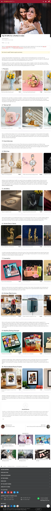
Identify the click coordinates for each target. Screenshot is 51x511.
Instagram (2, 492)
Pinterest (8, 492)
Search (43, 1)
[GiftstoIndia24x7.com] (1, 466)
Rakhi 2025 (3, 481)
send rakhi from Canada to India (12, 46)
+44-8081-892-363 (26, 497)
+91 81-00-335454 (44, 497)
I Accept (38, 509)
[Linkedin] (3, 419)
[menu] (2, 1)
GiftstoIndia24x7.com (9, 1)
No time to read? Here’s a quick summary (12, 52)
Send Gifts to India (5, 486)
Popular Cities (4, 472)
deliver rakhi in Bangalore (18, 47)
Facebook (6, 43)
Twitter (14, 492)
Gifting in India (4, 478)
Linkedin (17, 492)
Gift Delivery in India (6, 484)
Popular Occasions (5, 475)
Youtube (11, 492)
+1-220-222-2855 (9, 497)
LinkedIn (8, 43)
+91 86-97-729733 (44, 499)
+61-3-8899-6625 (10, 499)
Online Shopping (5, 469)
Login (46, 1)
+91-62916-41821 (26, 499)
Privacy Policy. (23, 509)
